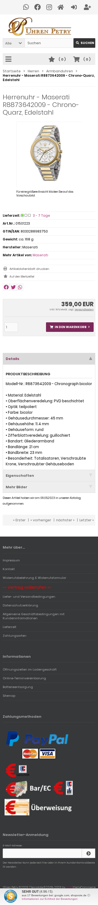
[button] (13, 43)
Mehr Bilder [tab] (16, 487)
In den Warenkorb (70, 327)
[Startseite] (61, 7)
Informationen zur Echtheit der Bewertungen (50, 898)
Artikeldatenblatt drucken (29, 269)
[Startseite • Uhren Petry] (49, 26)
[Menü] (9, 59)
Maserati (40, 255)
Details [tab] (12, 358)
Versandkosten (84, 309)
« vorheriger (40, 520)
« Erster (19, 520)
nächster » (65, 520)
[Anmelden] (74, 7)
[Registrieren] (88, 7)
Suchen (84, 43)
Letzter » (86, 520)
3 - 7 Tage (41, 215)
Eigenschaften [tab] (20, 475)
